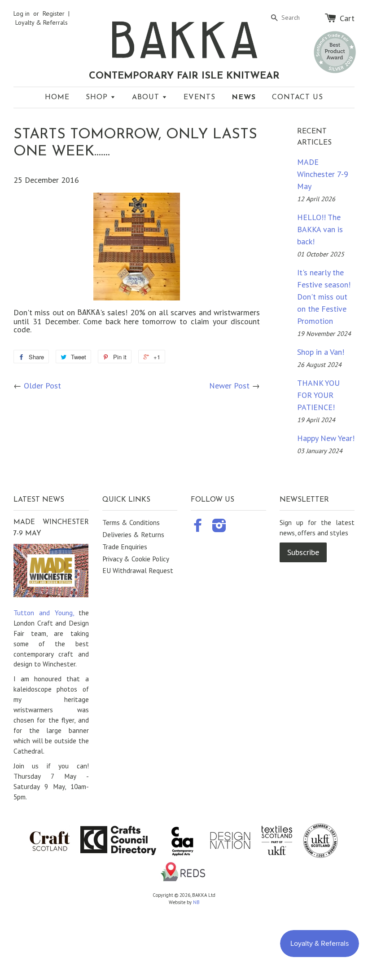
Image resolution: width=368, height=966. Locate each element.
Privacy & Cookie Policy (135, 558)
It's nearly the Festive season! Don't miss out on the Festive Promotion (323, 296)
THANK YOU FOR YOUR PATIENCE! (318, 395)
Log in (21, 13)
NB (196, 902)
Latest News (38, 499)
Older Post (42, 385)
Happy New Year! (326, 438)
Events (199, 97)
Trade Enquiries (124, 546)
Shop (98, 97)
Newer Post (229, 385)
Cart (347, 18)
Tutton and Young (43, 612)
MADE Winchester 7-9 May (322, 174)
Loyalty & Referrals (41, 22)
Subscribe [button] (303, 552)
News (244, 97)
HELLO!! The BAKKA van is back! (320, 229)
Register (54, 13)
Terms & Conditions (131, 522)
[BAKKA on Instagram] (219, 528)
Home (57, 97)
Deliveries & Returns (133, 534)
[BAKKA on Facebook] (198, 528)
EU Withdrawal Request (137, 570)
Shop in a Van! (320, 352)
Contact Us (297, 97)
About (147, 97)
